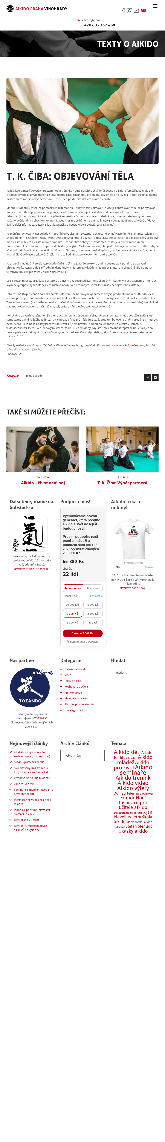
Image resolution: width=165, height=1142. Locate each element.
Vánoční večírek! (24, 784)
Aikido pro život (131, 765)
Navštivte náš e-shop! (133, 588)
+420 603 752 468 (98, 25)
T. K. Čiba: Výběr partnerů (122, 482)
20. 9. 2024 (43, 477)
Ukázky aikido (133, 831)
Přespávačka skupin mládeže (32, 778)
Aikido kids (131, 758)
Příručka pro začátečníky (79, 704)
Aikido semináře (136, 770)
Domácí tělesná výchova (133, 793)
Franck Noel (133, 797)
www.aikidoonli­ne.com (130, 345)
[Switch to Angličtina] (143, 10)
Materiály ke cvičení (76, 698)
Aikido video (133, 783)
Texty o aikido (34, 375)
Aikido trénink (133, 778)
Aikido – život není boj (43, 482)
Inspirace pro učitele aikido (133, 805)
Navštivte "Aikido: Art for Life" (32, 568)
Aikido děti (127, 752)
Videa (67, 675)
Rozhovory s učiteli (76, 686)
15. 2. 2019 (122, 477)
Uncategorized (73, 710)
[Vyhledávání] (133, 672)
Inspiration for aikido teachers (130, 813)
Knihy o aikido (73, 692)
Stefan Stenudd (139, 826)
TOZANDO (40, 718)
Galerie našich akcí (75, 669)
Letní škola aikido (133, 819)
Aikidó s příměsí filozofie (29, 762)
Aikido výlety (133, 788)
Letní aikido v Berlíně (27, 819)
